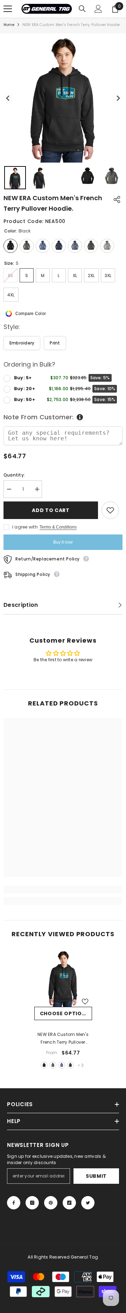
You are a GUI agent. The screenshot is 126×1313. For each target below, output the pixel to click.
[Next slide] (117, 98)
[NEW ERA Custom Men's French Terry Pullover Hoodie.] (63, 978)
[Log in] (98, 9)
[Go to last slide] (8, 98)
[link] (63, 889)
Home (9, 24)
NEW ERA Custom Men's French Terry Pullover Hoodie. (63, 1038)
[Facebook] (13, 1202)
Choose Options (65, 1013)
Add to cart (51, 510)
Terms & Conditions (58, 527)
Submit (96, 1176)
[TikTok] (69, 1202)
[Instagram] (32, 1202)
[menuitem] (15, 177)
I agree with (25, 527)
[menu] (8, 9)
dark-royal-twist (61, 1065)
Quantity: (14, 475)
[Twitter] (87, 1202)
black (44, 1065)
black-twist (52, 1065)
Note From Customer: (39, 417)
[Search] (82, 9)
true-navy (70, 1065)
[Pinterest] (50, 1202)
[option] (63, 1009)
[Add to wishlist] (110, 510)
